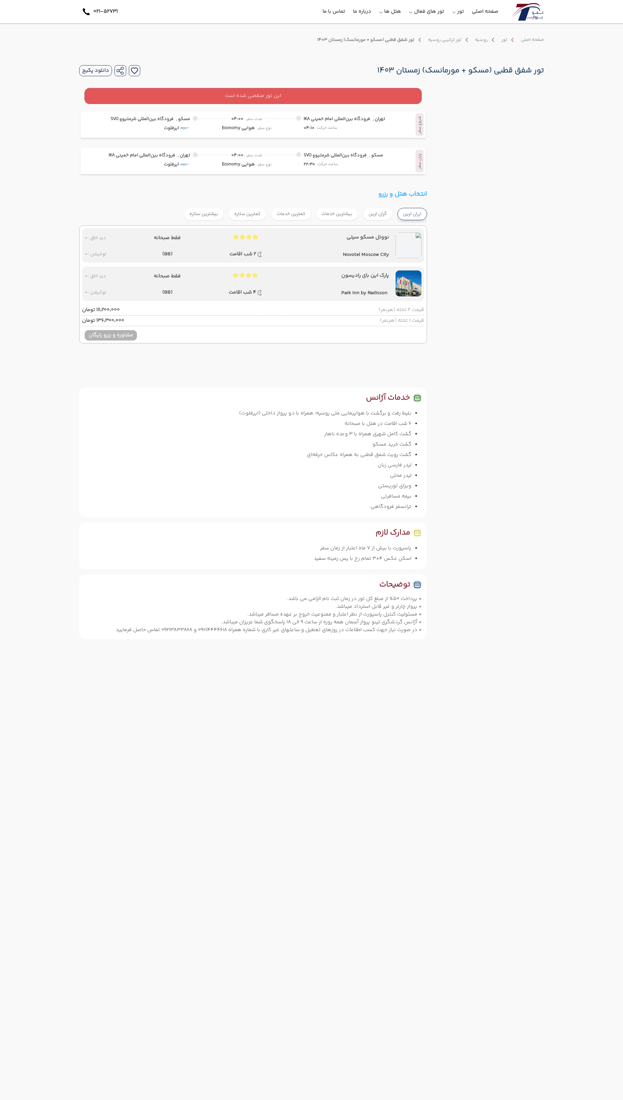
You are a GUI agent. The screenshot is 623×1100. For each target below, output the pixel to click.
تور (504, 40)
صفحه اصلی (532, 39)
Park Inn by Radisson (364, 293)
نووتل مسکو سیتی (368, 237)
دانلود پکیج (95, 71)
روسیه (481, 40)
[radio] (390, 210)
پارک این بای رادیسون (365, 276)
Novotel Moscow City (366, 255)
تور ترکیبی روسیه (444, 40)
